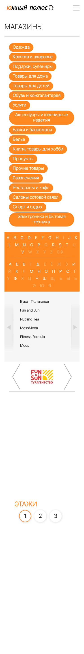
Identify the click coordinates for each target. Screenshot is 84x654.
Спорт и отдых (27, 206)
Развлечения (26, 178)
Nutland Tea (29, 319)
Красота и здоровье (33, 56)
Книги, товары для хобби (38, 149)
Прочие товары (28, 168)
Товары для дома (30, 76)
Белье (19, 139)
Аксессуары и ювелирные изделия (41, 117)
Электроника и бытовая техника (42, 219)
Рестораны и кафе (31, 187)
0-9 (60, 252)
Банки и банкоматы (32, 129)
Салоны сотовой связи (35, 197)
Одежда (21, 47)
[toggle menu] (76, 7)
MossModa (29, 328)
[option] (42, 327)
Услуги (19, 105)
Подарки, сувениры (32, 66)
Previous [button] (8, 327)
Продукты (23, 158)
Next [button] (75, 327)
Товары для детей (31, 85)
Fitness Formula (32, 336)
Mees (24, 345)
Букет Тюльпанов (34, 301)
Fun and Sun (30, 310)
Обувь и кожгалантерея (36, 95)
